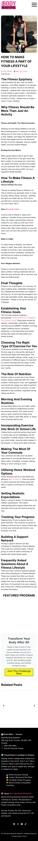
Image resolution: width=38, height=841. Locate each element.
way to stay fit (14, 479)
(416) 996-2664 (10, 746)
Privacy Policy (16, 836)
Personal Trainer (13, 209)
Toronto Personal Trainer (13, 748)
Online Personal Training (18, 775)
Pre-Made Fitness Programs (20, 780)
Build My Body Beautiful (20, 793)
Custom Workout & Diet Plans (20, 777)
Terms (24, 836)
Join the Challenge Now (19, 672)
